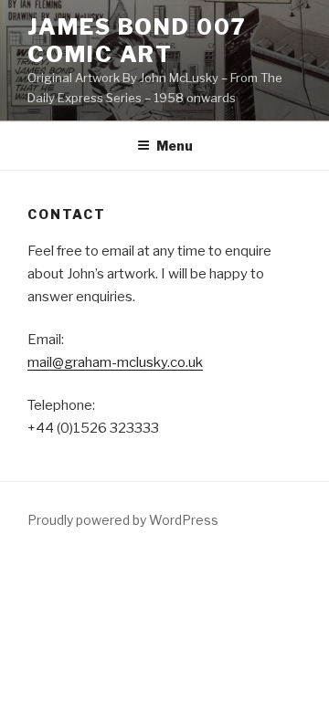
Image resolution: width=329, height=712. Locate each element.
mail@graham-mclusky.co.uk (115, 362)
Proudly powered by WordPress (122, 520)
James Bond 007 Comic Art (137, 41)
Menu (174, 145)
